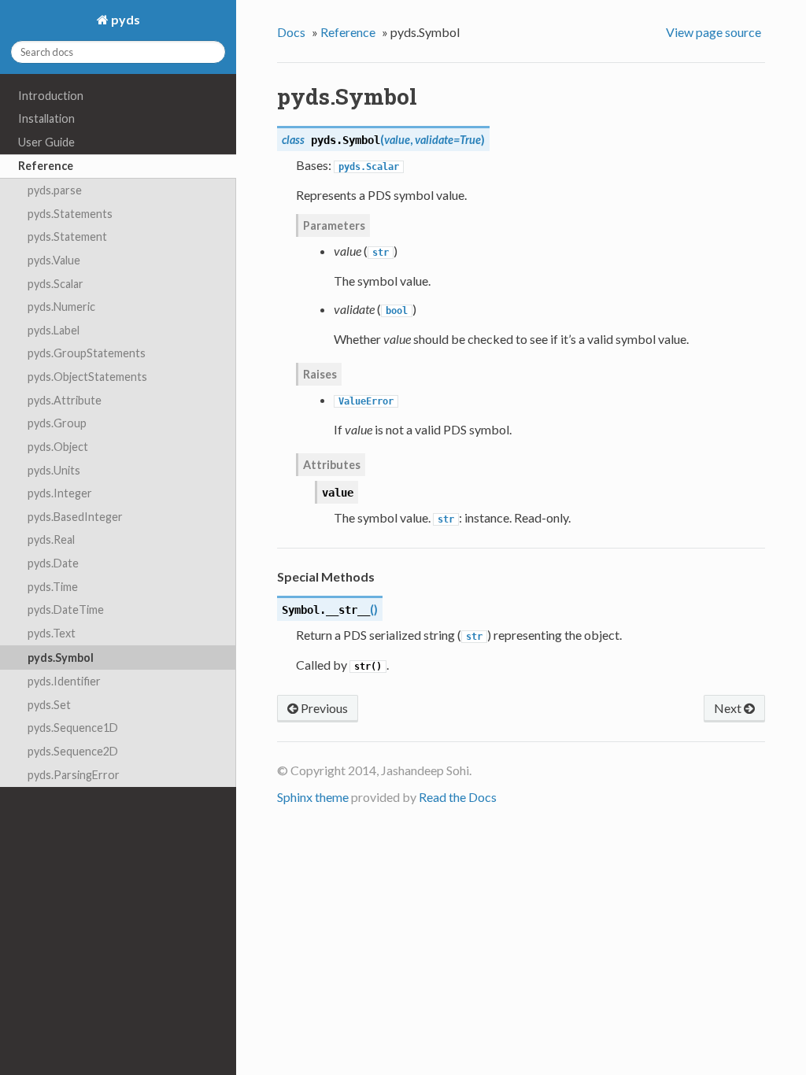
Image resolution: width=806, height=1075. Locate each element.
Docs (291, 31)
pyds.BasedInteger (75, 516)
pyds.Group (57, 423)
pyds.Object (58, 446)
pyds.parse (55, 190)
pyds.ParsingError (74, 774)
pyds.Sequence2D (73, 751)
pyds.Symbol (61, 657)
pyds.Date (53, 563)
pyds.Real (51, 539)
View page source (713, 31)
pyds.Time (53, 586)
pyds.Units (54, 470)
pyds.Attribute (65, 400)
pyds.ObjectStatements (87, 376)
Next (729, 707)
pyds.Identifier (64, 681)
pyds (124, 19)
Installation (46, 118)
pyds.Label (53, 330)
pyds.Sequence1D (73, 727)
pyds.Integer (60, 493)
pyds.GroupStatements (87, 353)
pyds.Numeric (61, 306)
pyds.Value (54, 260)
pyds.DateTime (66, 609)
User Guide (46, 142)
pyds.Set (49, 704)
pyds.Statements (70, 213)
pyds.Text (52, 633)
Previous (323, 707)
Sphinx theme (313, 796)
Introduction (50, 95)
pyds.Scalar (55, 283)
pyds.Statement (67, 236)
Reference (45, 165)
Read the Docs (458, 796)
